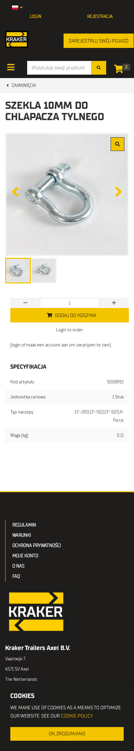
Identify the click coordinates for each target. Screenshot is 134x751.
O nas (18, 566)
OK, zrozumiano (67, 734)
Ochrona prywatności (36, 545)
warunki (21, 535)
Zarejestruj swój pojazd (99, 41)
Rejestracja (100, 16)
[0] (120, 70)
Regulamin (24, 524)
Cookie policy (77, 716)
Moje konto (25, 555)
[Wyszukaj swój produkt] (98, 68)
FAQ (16, 576)
